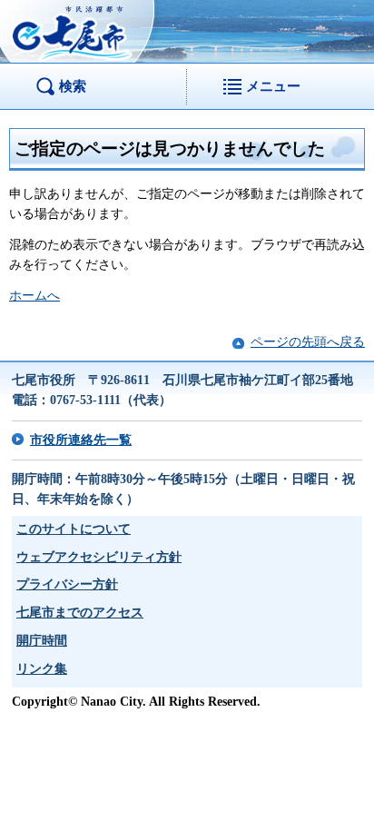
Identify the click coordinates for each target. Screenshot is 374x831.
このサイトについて (73, 529)
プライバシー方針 (67, 584)
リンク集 (41, 669)
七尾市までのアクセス (79, 612)
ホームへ (34, 295)
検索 (72, 86)
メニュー (273, 86)
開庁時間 (41, 641)
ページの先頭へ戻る (308, 342)
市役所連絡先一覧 (81, 440)
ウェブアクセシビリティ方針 (99, 557)
